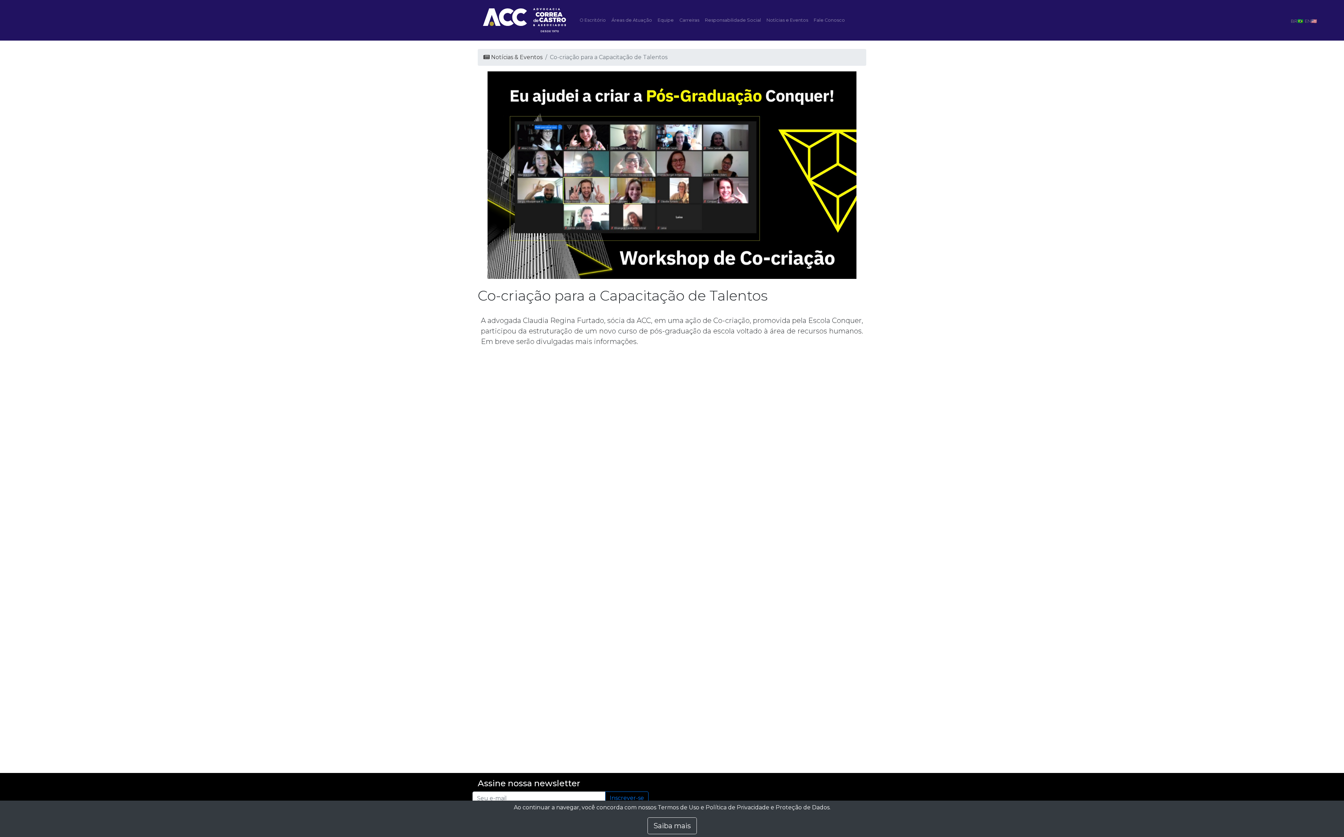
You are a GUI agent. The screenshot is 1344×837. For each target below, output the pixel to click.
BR (1294, 21)
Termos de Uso (678, 807)
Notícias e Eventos (787, 20)
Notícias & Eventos (516, 57)
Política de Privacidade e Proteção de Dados (768, 807)
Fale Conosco (829, 20)
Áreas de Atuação (631, 20)
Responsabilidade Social (733, 20)
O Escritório (593, 20)
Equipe (666, 20)
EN (1308, 21)
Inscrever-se (627, 798)
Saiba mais (672, 826)
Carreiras (689, 20)
